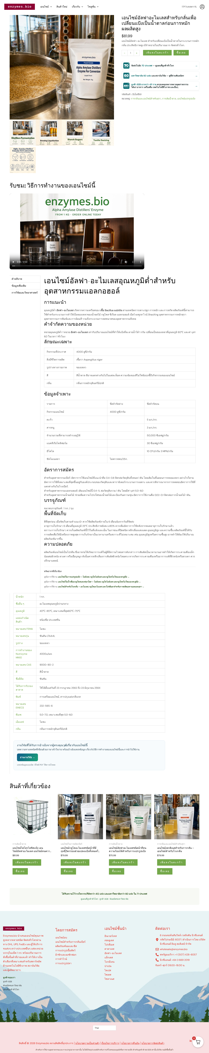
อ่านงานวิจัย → (27, 757)
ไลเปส (107, 970)
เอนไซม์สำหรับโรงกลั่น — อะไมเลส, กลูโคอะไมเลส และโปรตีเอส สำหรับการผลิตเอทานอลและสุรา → (101, 586)
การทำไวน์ (61, 959)
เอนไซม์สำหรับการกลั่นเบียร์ (70, 941)
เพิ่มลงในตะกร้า (157, 52)
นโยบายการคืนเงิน (130, 1043)
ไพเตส (107, 974)
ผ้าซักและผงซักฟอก (65, 954)
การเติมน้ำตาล (169, 98)
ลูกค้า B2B (103, 899)
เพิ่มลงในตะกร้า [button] (27, 862)
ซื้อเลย (181, 52)
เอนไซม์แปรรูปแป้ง (186, 98)
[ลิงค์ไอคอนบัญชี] (202, 6)
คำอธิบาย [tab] (17, 278)
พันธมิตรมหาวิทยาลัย (119, 899)
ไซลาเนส (109, 979)
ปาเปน (107, 966)
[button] (50, 7)
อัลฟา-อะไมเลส (113, 953)
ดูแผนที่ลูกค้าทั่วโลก (89, 899)
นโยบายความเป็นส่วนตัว (87, 1043)
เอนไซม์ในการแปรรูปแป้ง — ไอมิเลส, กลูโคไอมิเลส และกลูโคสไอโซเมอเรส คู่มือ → (93, 577)
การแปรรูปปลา (63, 963)
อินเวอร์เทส (110, 936)
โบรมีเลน (109, 961)
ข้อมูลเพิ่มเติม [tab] (19, 285)
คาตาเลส (109, 949)
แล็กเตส (108, 957)
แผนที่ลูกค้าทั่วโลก (11, 989)
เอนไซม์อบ (61, 937)
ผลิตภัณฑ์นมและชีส (66, 946)
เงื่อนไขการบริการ (110, 1043)
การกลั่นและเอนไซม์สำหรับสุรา (146, 98)
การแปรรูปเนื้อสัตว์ (65, 950)
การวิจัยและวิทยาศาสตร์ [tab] (25, 292)
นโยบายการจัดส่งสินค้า (152, 1043)
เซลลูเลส (109, 940)
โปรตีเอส (109, 944)
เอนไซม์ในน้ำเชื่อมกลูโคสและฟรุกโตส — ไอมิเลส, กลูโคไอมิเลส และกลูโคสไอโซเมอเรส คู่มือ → (99, 581)
